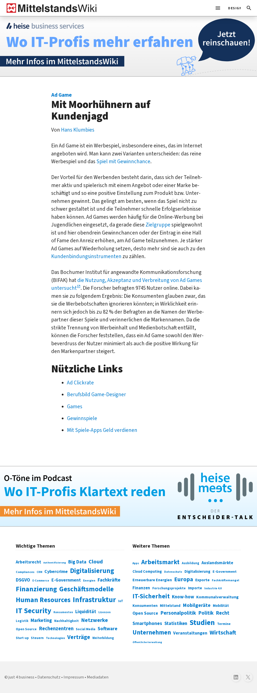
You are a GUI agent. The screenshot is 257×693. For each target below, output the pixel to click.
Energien (89, 581)
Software (107, 628)
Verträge (78, 637)
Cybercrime (56, 571)
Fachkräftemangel (225, 580)
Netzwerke (94, 620)
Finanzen (141, 588)
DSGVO (23, 580)
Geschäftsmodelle (86, 589)
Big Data (77, 561)
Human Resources (43, 600)
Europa (183, 579)
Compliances (25, 572)
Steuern (37, 638)
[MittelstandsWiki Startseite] (50, 8)
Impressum (73, 677)
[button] (249, 8)
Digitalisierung (92, 571)
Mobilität (221, 605)
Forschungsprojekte (169, 588)
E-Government (66, 580)
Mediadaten (97, 677)
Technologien (55, 638)
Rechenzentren (56, 628)
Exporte (202, 580)
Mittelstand (170, 605)
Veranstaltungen (190, 633)
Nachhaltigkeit (66, 620)
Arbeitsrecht (28, 562)
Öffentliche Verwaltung (147, 642)
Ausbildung (190, 563)
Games (74, 406)
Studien (202, 622)
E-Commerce (40, 581)
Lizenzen (104, 612)
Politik (206, 613)
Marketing (41, 620)
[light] (233, 8)
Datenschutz (173, 572)
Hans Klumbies (77, 130)
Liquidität (85, 611)
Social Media (85, 629)
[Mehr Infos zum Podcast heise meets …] (128, 496)
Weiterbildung (103, 638)
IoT (120, 601)
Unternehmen (152, 632)
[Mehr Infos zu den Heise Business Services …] (128, 46)
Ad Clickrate (80, 382)
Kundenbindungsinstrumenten (86, 256)
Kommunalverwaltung (217, 597)
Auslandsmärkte (217, 563)
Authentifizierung (54, 562)
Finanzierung (36, 589)
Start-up (22, 638)
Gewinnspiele (82, 418)
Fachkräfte (109, 580)
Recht (222, 613)
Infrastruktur (94, 600)
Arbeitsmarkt (160, 562)
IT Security (33, 611)
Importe (195, 588)
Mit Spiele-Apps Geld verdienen (102, 430)
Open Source (26, 629)
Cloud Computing (147, 571)
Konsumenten (63, 612)
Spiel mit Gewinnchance (123, 161)
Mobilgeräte (197, 605)
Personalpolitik (178, 613)
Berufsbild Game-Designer (96, 394)
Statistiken (175, 623)
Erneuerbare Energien (152, 580)
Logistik (22, 621)
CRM (39, 572)
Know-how (183, 597)
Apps (136, 563)
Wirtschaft (223, 632)
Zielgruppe (158, 224)
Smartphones (147, 623)
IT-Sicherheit (151, 596)
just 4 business (21, 677)
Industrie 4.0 (213, 588)
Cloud (96, 562)
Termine (224, 623)
